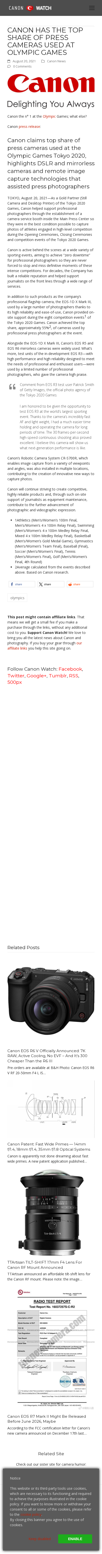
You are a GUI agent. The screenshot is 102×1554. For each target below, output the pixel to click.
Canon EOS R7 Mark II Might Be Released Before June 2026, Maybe (46, 1419)
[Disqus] (51, 753)
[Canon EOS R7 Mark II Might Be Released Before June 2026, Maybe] (51, 1348)
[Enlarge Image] (51, 91)
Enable (75, 1539)
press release (29, 126)
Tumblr (58, 676)
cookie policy (31, 1514)
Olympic (49, 116)
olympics (17, 597)
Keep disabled (39, 1538)
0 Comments (22, 66)
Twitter (16, 676)
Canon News (56, 61)
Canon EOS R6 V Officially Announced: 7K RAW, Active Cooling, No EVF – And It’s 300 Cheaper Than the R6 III (47, 1055)
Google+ (37, 676)
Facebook (70, 669)
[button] (92, 8)
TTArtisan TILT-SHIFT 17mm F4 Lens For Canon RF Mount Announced (44, 1265)
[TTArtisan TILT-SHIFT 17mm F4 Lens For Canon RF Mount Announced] (51, 1212)
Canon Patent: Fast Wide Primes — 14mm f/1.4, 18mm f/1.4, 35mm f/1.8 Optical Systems (48, 1147)
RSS (73, 676)
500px (14, 682)
